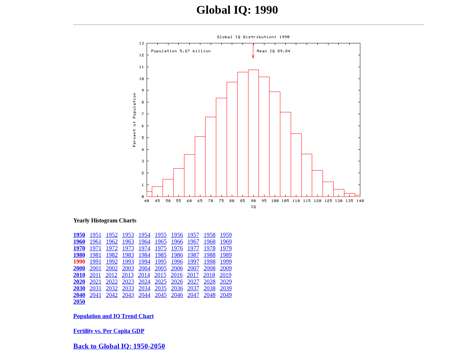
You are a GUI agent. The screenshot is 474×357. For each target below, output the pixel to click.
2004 (144, 268)
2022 (112, 281)
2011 (95, 275)
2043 (128, 295)
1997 (193, 261)
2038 (210, 288)
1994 (144, 261)
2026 (177, 281)
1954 (144, 235)
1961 (95, 241)
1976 (177, 248)
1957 (193, 235)
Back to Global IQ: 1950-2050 (119, 346)
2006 (177, 268)
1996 (177, 261)
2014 (144, 275)
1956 (177, 235)
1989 (226, 255)
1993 (128, 261)
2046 (177, 295)
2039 (226, 288)
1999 (226, 261)
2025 (161, 281)
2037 (193, 288)
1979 (226, 248)
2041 (95, 295)
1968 (210, 241)
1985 (161, 255)
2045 (161, 295)
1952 (112, 235)
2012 (111, 275)
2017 (193, 275)
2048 (210, 295)
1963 (128, 241)
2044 (144, 295)
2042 (112, 295)
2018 (209, 275)
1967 (193, 241)
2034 (144, 288)
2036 (177, 288)
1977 (193, 248)
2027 (193, 281)
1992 (112, 261)
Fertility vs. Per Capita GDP (108, 331)
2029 (226, 281)
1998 (210, 261)
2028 (210, 281)
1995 (161, 261)
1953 (128, 235)
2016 (177, 275)
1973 (128, 248)
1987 (193, 255)
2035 (161, 288)
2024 (144, 281)
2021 (95, 281)
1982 (112, 255)
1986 (177, 255)
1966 (177, 241)
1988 (210, 255)
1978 (210, 248)
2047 (193, 295)
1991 (95, 261)
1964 (144, 241)
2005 (161, 268)
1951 (95, 235)
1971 (95, 248)
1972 (112, 248)
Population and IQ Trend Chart (113, 316)
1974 (144, 248)
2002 (112, 268)
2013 (128, 275)
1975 (161, 248)
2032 (112, 288)
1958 (210, 235)
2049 (226, 295)
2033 (128, 288)
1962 (112, 241)
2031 (95, 288)
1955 (161, 235)
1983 (128, 255)
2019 (225, 275)
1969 (226, 241)
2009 (226, 268)
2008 (210, 268)
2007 (193, 268)
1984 (144, 255)
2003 (128, 268)
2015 (160, 275)
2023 (128, 281)
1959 (226, 235)
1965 (161, 241)
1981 (95, 255)
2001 (95, 268)
